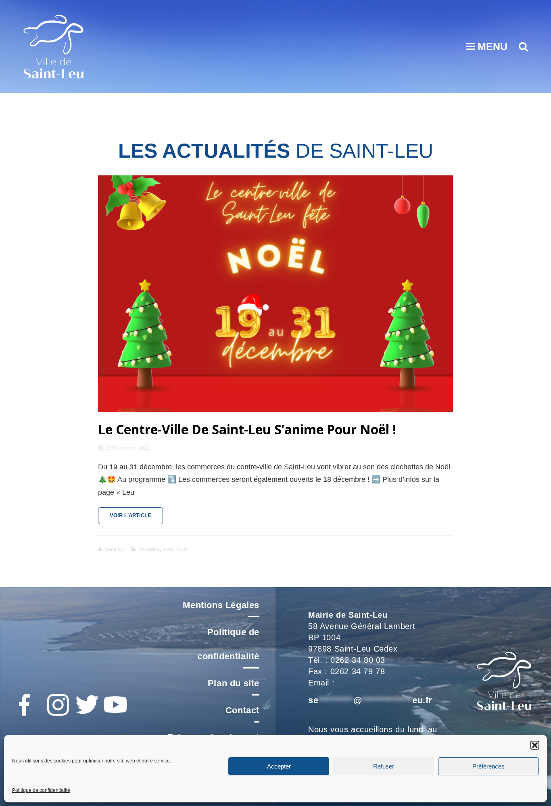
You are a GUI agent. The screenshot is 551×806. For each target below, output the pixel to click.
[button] (535, 745)
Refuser (383, 765)
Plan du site (233, 683)
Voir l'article (136, 518)
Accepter (279, 765)
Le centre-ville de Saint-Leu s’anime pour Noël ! (247, 429)
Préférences (488, 765)
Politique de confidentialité (41, 790)
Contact (242, 710)
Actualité (149, 549)
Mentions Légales (221, 605)
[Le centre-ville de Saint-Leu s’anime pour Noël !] (275, 293)
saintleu (113, 549)
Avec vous (175, 549)
